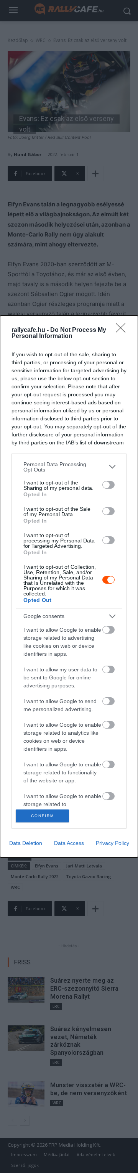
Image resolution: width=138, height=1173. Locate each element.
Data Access (69, 843)
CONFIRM (42, 816)
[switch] (108, 485)
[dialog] (69, 586)
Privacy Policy (112, 843)
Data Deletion (25, 843)
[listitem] (69, 467)
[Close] (123, 330)
